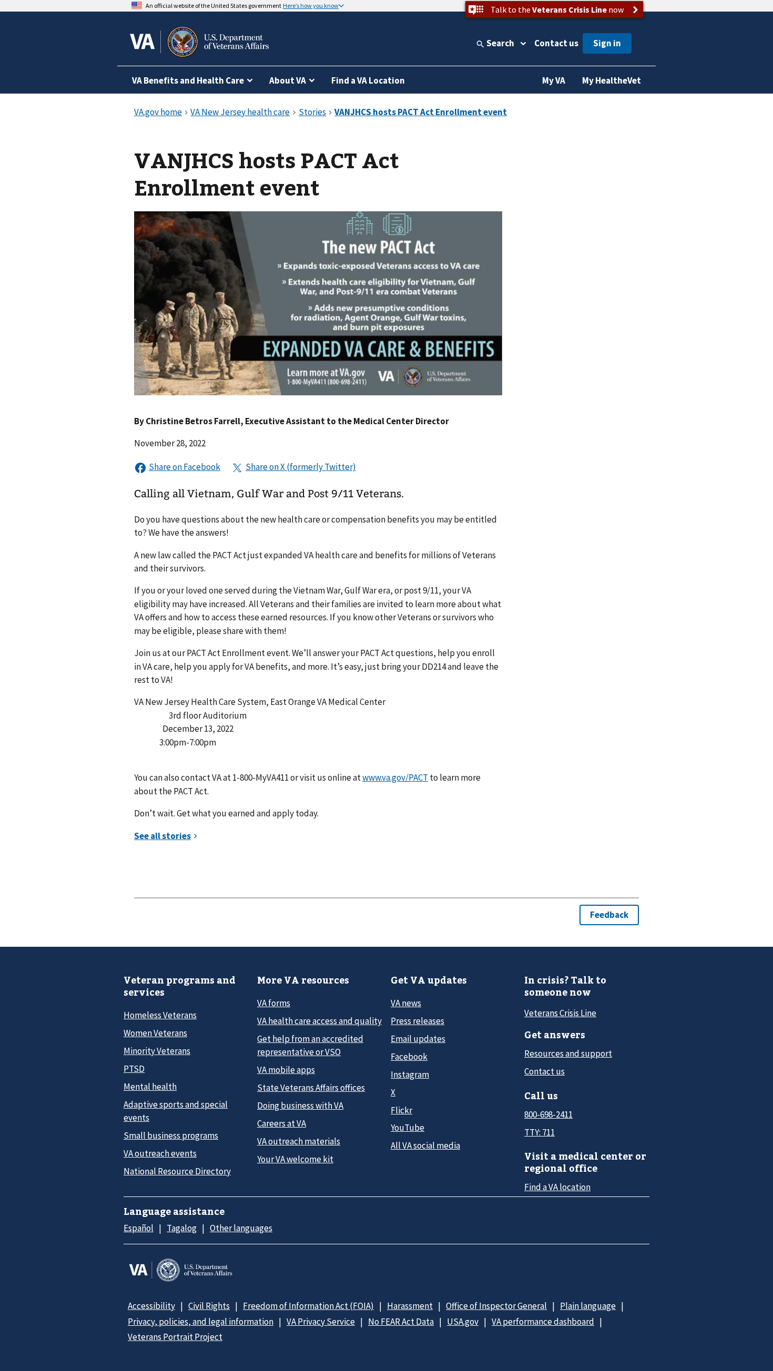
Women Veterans (155, 1033)
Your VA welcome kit (295, 1159)
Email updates (418, 1039)
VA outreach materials (298, 1141)
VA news (406, 1003)
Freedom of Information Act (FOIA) (308, 1306)
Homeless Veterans (160, 1015)
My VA (553, 80)
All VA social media (425, 1145)
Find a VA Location (368, 80)
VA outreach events (160, 1153)
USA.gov (463, 1321)
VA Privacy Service (321, 1321)
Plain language (588, 1306)
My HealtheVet (611, 80)
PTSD (134, 1069)
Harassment (410, 1306)
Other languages (241, 1228)
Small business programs (171, 1135)
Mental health (150, 1086)
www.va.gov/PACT (395, 777)
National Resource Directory (177, 1171)
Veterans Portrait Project (175, 1337)
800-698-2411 (548, 1114)
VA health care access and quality (319, 1021)
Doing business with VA (300, 1105)
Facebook (409, 1056)
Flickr (401, 1110)
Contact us (556, 43)
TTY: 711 (539, 1132)
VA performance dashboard (543, 1321)
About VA (287, 80)
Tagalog (182, 1228)
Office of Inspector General (496, 1306)
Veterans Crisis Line (560, 1013)
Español (139, 1228)
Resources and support (568, 1053)
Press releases (417, 1021)
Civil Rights (209, 1306)
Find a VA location (557, 1187)
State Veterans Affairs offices (311, 1087)
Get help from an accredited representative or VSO (310, 1045)
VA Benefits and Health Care (188, 80)
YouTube (407, 1127)
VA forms (273, 1003)
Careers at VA (281, 1123)
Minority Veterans (157, 1051)
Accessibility (151, 1306)
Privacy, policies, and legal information (200, 1321)
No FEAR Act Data (401, 1321)
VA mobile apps (286, 1070)
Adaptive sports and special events (176, 1111)
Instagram (410, 1074)
